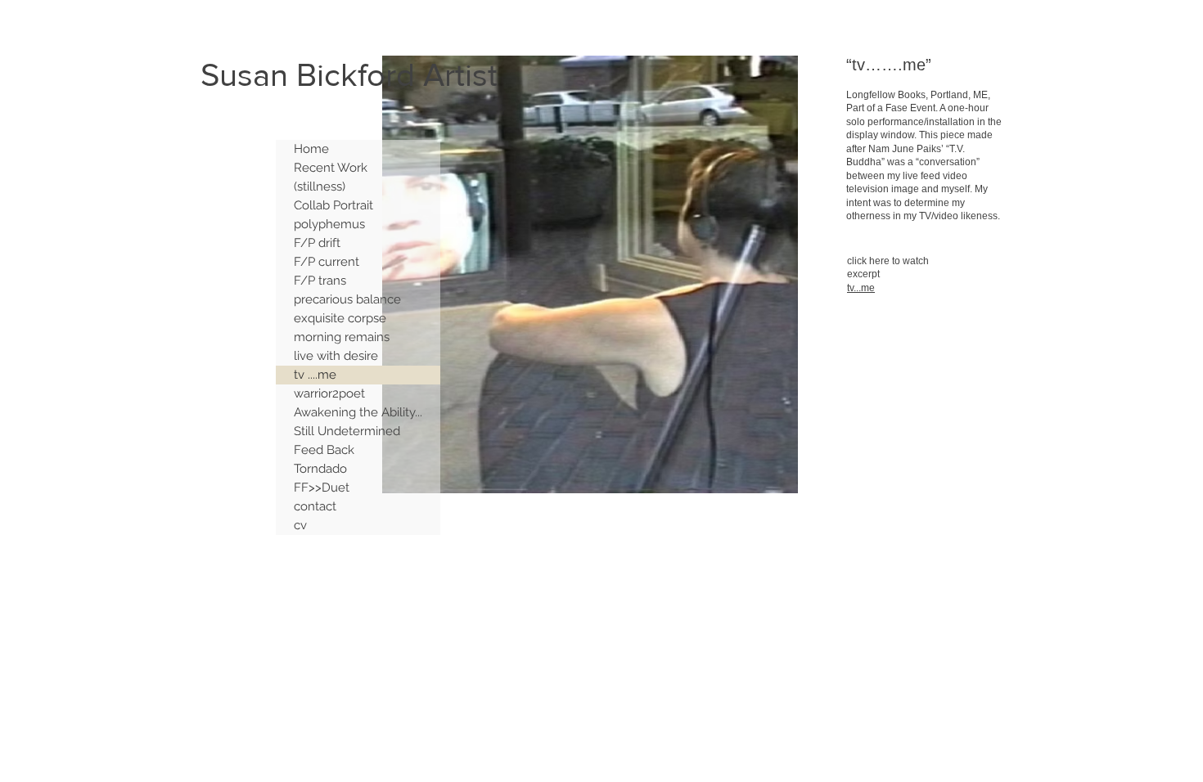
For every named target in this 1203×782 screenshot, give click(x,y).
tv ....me (315, 374)
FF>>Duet (321, 487)
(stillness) (319, 186)
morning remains (342, 337)
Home (311, 149)
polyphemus (329, 224)
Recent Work (330, 167)
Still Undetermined (347, 431)
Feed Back (324, 450)
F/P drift (317, 243)
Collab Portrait (333, 205)
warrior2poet (329, 393)
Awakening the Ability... (358, 412)
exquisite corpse (340, 318)
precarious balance (347, 299)
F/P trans (320, 280)
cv (300, 525)
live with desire (336, 355)
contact (315, 506)
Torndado (320, 468)
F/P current (326, 261)
